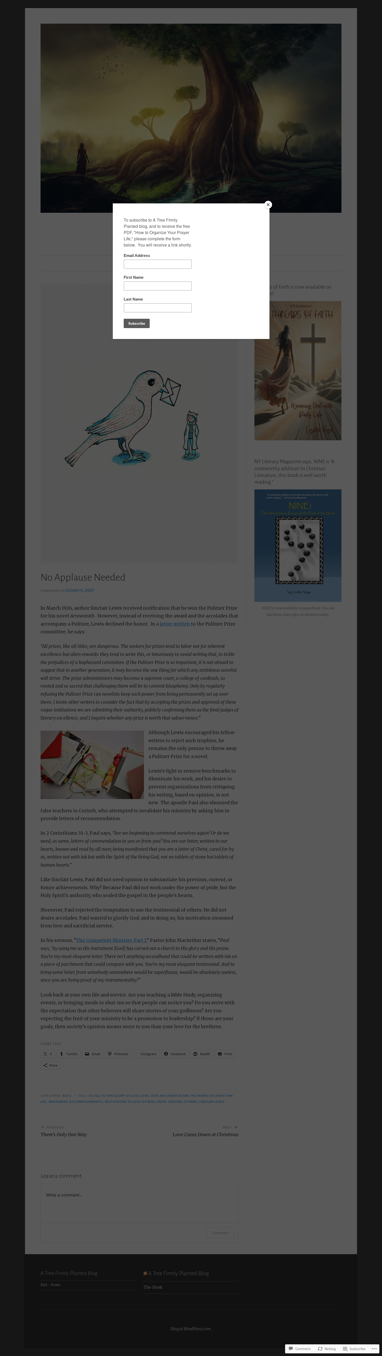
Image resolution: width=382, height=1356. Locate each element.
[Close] (268, 205)
